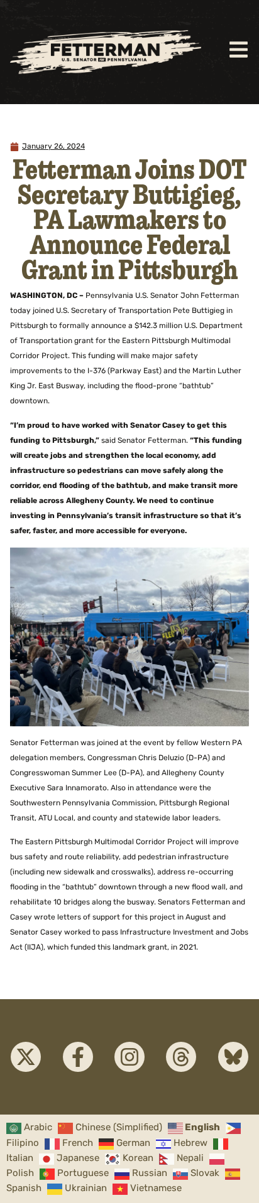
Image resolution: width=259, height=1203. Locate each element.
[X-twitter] (26, 1057)
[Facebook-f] (78, 1057)
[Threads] (181, 1057)
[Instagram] (129, 1057)
